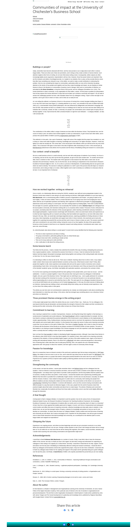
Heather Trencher (78, 324)
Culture (59, 24)
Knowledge (64, 24)
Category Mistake (45, 24)
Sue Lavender (48, 334)
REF (48, 164)
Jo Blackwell (69, 340)
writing (69, 24)
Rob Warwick (36, 20)
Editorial (35, 16)
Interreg (70, 282)
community (53, 24)
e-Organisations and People (67, 135)
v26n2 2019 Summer (38, 18)
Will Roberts (98, 354)
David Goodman (69, 316)
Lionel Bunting (37, 383)
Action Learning (37, 24)
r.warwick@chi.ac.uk (59, 497)
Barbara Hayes (79, 368)
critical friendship (96, 201)
